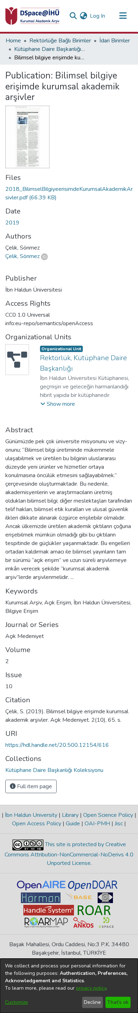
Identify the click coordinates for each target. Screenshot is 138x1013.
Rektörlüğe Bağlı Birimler (60, 41)
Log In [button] (98, 16)
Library (70, 815)
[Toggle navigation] (123, 16)
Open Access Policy (37, 823)
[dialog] (69, 986)
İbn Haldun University (31, 815)
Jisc (118, 823)
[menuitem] (83, 16)
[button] (57, 404)
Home (13, 41)
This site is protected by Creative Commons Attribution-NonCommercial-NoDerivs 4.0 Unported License (69, 854)
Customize (16, 1002)
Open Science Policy (108, 815)
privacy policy (91, 988)
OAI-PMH (97, 823)
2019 (12, 223)
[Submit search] (73, 16)
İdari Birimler (114, 41)
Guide (72, 823)
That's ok (117, 1002)
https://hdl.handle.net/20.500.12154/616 (57, 745)
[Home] (32, 16)
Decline (92, 1002)
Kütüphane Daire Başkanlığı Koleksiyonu (49, 49)
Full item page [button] (34, 786)
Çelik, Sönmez (22, 256)
